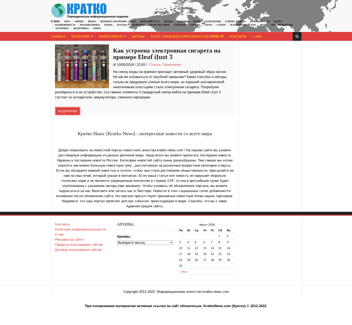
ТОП (253, 25)
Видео (92, 21)
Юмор (97, 28)
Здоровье (183, 21)
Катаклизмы (213, 21)
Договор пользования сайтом (78, 250)
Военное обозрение (113, 21)
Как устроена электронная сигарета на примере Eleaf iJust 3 (166, 54)
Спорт (208, 25)
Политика (138, 25)
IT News (55, 21)
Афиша (79, 21)
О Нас (257, 36)
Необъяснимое (90, 25)
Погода (122, 25)
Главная (58, 36)
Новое (108, 25)
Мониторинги (110, 36)
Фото (263, 25)
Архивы (123, 236)
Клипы (229, 21)
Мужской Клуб (260, 21)
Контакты (238, 36)
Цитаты (138, 36)
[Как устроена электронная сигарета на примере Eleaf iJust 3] (82, 66)
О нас (59, 234)
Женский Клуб (150, 21)
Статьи (221, 25)
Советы (195, 25)
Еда (133, 21)
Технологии (238, 25)
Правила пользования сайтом (79, 245)
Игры (196, 21)
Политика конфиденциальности (80, 229)
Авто (67, 21)
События (180, 25)
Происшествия (159, 25)
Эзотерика (62, 28)
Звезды (168, 21)
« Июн (183, 271)
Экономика (81, 28)
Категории (80, 36)
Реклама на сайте (69, 240)
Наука (278, 21)
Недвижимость (65, 25)
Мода (242, 21)
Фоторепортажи (282, 25)
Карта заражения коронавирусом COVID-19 (187, 36)
